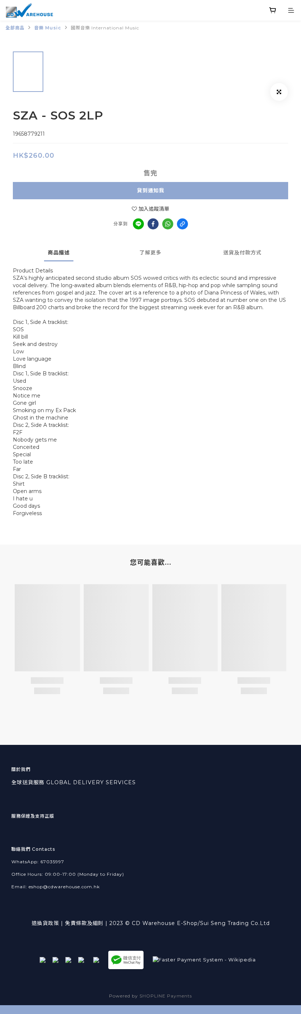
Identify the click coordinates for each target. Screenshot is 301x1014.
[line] (138, 223)
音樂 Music (47, 28)
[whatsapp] (167, 223)
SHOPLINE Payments (165, 996)
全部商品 (15, 28)
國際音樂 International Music (105, 28)
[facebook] (153, 223)
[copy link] (182, 223)
